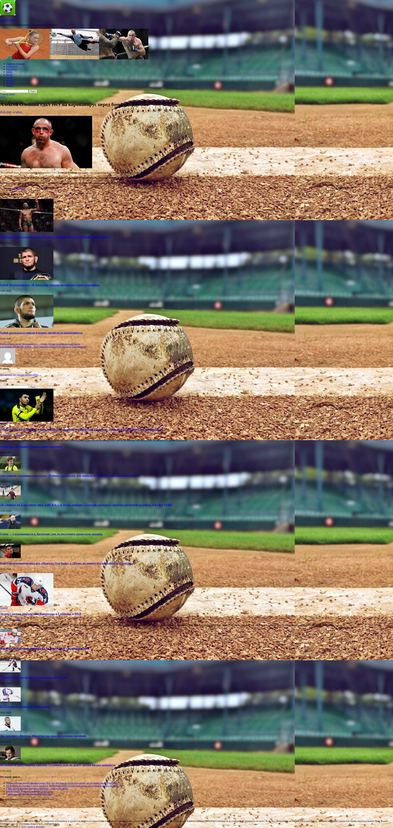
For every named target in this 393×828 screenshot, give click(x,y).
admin (19, 112)
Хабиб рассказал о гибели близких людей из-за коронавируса (41, 332)
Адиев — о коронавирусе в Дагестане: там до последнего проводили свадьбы (51, 534)
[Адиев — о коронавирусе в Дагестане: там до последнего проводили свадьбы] (10, 528)
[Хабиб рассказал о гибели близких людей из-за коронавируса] (26, 326)
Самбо (9, 77)
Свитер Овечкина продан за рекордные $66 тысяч (33, 677)
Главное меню (7, 94)
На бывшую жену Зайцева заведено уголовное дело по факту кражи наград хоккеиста (57, 765)
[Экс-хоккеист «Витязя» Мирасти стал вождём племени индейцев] (10, 730)
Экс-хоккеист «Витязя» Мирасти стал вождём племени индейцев (43, 735)
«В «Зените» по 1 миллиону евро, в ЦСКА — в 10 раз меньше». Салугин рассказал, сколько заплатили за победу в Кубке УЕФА (86, 504)
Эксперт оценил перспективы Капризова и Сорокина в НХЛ (40, 613)
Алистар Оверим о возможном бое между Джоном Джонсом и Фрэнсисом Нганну (54, 237)
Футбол (10, 83)
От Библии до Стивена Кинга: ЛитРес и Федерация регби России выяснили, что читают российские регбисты (64, 785)
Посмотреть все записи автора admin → (20, 374)
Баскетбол (11, 69)
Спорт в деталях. (9, 19)
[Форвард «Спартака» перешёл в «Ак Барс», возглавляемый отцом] (10, 642)
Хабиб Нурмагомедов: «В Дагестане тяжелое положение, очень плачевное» (50, 285)
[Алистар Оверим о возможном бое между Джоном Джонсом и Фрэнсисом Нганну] (26, 231)
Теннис (10, 80)
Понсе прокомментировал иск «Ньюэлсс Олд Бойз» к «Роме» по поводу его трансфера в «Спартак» (66, 563)
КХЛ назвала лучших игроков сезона (25, 706)
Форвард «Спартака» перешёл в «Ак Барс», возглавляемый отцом (44, 648)
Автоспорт (12, 66)
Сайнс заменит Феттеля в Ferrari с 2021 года (29, 794)
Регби (9, 74)
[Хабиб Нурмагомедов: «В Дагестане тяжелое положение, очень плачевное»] (26, 279)
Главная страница (15, 63)
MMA (9, 72)
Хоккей (10, 85)
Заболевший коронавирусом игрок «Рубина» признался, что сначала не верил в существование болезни (69, 475)
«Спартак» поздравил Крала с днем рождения (31, 446)
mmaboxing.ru (19, 188)
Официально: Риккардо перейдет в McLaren (29, 791)
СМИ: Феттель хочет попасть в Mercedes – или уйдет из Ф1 (37, 788)
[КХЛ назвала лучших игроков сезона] (10, 700)
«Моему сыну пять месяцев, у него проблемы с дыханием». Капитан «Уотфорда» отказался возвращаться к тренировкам (81, 429)
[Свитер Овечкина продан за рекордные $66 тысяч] (10, 671)
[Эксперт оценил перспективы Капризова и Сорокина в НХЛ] (26, 605)
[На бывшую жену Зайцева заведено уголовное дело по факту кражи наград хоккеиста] (10, 759)
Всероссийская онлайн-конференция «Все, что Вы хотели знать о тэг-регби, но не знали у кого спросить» (61, 783)
